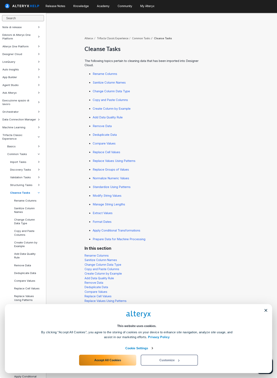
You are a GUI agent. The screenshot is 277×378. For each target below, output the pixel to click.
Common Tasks (17, 154)
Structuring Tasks (21, 185)
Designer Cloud (12, 54)
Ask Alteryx (9, 92)
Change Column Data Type (24, 221)
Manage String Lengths (109, 204)
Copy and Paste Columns (24, 232)
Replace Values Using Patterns (114, 161)
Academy (103, 6)
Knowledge (81, 6)
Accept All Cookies (107, 360)
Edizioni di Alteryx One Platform (16, 36)
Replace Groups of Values (111, 169)
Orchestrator (10, 111)
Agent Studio (10, 85)
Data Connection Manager (19, 119)
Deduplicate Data (25, 273)
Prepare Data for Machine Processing (119, 239)
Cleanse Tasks (20, 192)
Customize (167, 360)
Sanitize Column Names (24, 210)
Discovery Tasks (20, 169)
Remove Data (22, 265)
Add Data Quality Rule (24, 255)
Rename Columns (25, 200)
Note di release (12, 27)
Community (125, 6)
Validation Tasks (20, 177)
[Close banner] (265, 310)
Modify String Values (107, 195)
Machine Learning (13, 127)
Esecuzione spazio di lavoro (15, 102)
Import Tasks (18, 162)
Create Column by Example (25, 244)
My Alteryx (147, 6)
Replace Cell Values (27, 288)
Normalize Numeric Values (111, 178)
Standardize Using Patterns (112, 187)
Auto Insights (10, 69)
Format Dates (102, 222)
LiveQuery (8, 61)
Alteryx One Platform (15, 46)
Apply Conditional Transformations (116, 230)
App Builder (9, 77)
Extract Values (103, 213)
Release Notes (55, 6)
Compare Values (24, 280)
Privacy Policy (159, 337)
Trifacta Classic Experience (12, 136)
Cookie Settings (136, 348)
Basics (11, 146)
